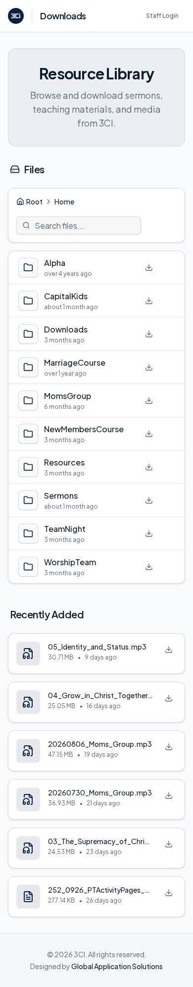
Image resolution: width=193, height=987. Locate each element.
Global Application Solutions (117, 966)
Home (64, 201)
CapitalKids (66, 296)
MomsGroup (67, 396)
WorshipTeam (70, 562)
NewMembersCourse (84, 429)
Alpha (54, 263)
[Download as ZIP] (149, 267)
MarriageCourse (74, 362)
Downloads (66, 329)
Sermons (61, 495)
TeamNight (65, 529)
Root (34, 201)
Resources (64, 462)
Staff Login (162, 15)
